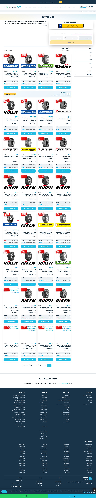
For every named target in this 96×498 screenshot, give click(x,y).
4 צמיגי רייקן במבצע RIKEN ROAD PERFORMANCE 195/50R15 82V (29, 309)
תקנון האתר (28, 7)
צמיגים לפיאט (66, 469)
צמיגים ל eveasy (22, 444)
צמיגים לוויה (22, 455)
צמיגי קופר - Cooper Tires (19, 412)
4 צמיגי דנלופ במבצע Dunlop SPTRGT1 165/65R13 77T (29, 157)
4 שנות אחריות (39, 483)
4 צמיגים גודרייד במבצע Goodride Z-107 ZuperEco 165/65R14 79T (29, 120)
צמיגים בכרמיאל (44, 424)
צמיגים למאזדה (44, 460)
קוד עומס (90, 71)
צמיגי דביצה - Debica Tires (19, 402)
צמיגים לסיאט (44, 465)
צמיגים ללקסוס (66, 460)
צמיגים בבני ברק (44, 409)
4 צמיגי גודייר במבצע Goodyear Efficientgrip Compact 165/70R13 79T (29, 347)
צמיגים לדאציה (44, 453)
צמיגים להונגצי (66, 455)
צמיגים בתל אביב (44, 395)
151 (31, 365)
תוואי (90, 67)
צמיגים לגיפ (89, 453)
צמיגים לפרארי (22, 469)
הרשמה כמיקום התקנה (87, 404)
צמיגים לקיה (45, 470)
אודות (34, 7)
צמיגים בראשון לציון (43, 402)
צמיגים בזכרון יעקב (43, 412)
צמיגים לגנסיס (66, 453)
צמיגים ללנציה (89, 460)
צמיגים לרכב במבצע (65, 397)
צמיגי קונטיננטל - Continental (19, 397)
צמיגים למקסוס (44, 462)
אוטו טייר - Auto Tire (87, 395)
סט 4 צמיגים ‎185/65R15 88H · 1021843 (46, 157)
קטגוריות (92, 11)
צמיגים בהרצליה (44, 433)
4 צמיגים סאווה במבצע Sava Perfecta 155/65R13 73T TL (46, 74)
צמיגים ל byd (66, 444)
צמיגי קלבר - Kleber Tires (20, 419)
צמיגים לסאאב (44, 463)
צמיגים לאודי (44, 448)
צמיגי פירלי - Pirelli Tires (20, 414)
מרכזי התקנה (46, 7)
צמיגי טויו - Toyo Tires (20, 421)
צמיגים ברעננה (44, 404)
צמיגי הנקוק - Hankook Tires (19, 423)
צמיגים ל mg (67, 446)
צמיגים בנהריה (44, 421)
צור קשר (40, 7)
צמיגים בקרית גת (44, 435)
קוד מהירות (89, 74)
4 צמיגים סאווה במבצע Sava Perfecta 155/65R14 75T (64, 270)
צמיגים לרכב (72, 7)
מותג (90, 63)
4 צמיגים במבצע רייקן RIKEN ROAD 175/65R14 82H (29, 195)
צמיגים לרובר (66, 472)
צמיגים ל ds (45, 444)
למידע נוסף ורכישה (63, 87)
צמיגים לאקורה (66, 451)
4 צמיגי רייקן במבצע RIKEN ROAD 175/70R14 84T (29, 233)
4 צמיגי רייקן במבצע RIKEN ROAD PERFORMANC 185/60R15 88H (64, 309)
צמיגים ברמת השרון (43, 430)
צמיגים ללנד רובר (22, 458)
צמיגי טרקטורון (58, 485)
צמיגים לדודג (22, 453)
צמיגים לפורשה (89, 469)
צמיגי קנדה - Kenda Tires (20, 407)
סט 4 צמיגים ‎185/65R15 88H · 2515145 (64, 119)
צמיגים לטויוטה (66, 456)
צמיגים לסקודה (66, 467)
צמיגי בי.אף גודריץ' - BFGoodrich (18, 418)
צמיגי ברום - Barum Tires (20, 400)
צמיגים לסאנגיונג (22, 463)
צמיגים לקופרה (66, 470)
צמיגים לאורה (89, 450)
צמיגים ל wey (89, 448)
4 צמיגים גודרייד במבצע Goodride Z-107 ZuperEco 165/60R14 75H (29, 74)
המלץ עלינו (89, 399)
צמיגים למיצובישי (66, 462)
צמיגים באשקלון (44, 418)
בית (95, 11)
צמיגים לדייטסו (89, 455)
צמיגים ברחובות (44, 406)
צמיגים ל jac (89, 446)
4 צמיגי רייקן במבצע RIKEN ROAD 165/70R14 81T (11, 195)
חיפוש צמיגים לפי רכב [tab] (60, 33)
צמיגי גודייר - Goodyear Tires (19, 395)
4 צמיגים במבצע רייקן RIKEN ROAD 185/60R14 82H (29, 270)
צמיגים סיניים (22, 428)
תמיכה (90, 402)
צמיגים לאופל (22, 448)
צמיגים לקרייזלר (22, 470)
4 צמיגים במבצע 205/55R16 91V (67, 157)
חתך (91, 56)
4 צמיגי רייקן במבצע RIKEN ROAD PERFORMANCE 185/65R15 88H (11, 309)
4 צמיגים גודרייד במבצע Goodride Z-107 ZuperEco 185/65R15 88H (11, 74)
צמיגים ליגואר (22, 456)
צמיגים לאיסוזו (22, 450)
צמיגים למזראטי (22, 460)
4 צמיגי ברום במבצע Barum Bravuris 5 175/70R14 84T (11, 346)
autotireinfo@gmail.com (17, 484)
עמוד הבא (25, 365)
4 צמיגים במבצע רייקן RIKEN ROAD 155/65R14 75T (64, 195)
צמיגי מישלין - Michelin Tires (19, 404)
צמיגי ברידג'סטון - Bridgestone (19, 406)
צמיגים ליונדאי (89, 458)
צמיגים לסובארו (88, 465)
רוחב (91, 52)
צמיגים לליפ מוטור (43, 458)
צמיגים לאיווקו (66, 450)
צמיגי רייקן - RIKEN (21, 426)
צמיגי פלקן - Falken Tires (20, 424)
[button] (35, 2)
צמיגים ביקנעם (44, 426)
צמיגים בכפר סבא (43, 431)
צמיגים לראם (89, 472)
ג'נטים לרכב (63, 7)
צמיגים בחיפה (44, 400)
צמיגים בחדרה (44, 428)
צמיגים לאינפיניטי (43, 450)
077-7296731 (19, 481)
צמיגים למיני (89, 462)
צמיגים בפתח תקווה (43, 419)
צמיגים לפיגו (44, 469)
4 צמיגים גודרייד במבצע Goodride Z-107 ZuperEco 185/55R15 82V (11, 233)
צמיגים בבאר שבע (43, 414)
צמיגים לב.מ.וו (44, 451)
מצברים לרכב (66, 419)
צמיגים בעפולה (44, 407)
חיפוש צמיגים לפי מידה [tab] (81, 33)
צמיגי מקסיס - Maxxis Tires (19, 399)
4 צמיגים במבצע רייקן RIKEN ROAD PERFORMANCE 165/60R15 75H (46, 271)
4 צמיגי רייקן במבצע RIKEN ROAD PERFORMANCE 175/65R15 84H (46, 309)
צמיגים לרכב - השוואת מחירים (63, 399)
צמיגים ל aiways (88, 444)
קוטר (91, 59)
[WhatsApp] (7, 7)
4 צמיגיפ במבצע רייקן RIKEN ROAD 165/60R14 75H (46, 195)
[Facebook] (4, 7)
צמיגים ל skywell (21, 446)
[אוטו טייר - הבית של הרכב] (86, 7)
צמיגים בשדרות (44, 436)
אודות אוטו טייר (39, 480)
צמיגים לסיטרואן (22, 465)
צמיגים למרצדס (22, 462)
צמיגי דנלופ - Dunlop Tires (19, 409)
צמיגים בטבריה (44, 423)
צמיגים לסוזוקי (66, 465)
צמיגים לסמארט (88, 467)
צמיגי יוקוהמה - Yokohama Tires (18, 411)
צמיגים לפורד (22, 467)
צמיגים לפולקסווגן (43, 467)
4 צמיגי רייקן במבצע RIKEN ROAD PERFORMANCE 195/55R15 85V (64, 347)
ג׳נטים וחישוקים (58, 481)
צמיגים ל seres (44, 446)
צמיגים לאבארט (66, 448)
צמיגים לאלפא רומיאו (87, 451)
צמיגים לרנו (45, 472)
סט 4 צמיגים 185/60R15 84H (11, 157)
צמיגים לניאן (89, 463)
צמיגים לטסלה (44, 456)
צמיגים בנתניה (44, 411)
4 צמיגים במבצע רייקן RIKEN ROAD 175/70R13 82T (11, 119)
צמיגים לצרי (89, 470)
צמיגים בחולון (44, 397)
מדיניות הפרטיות (86, 492)
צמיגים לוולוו (89, 456)
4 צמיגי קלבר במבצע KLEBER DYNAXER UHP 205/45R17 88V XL (63, 74)
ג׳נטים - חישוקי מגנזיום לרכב (63, 400)
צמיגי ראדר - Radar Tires (20, 416)
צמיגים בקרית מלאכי (43, 438)
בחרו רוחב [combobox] (87, 38)
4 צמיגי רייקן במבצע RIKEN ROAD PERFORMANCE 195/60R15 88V (46, 347)
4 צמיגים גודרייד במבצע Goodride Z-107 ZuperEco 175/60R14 (46, 120)
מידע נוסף (55, 7)
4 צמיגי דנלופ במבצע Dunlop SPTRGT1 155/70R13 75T (46, 233)
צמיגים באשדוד (44, 416)
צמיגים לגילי (22, 451)
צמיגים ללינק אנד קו (65, 458)
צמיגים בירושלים (44, 399)
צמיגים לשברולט (22, 472)
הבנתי (4, 492)
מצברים (59, 483)
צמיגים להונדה (44, 455)
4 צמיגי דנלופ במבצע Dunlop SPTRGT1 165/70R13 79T (63, 233)
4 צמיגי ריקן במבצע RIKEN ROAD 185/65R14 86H (12, 270)
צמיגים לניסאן (66, 463)
